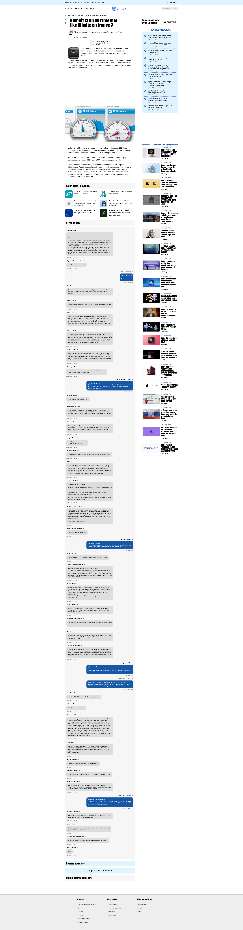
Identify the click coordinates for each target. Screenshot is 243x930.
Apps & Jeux (68, 9)
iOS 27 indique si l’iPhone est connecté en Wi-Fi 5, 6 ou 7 (158, 99)
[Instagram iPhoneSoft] (174, 3)
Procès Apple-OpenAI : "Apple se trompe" (169, 386)
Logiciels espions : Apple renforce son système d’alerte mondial (168, 249)
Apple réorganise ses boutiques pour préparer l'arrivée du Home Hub (169, 153)
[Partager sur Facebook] (66, 23)
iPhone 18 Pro (82, 2)
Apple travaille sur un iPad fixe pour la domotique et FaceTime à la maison (120, 203)
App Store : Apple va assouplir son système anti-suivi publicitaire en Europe (169, 200)
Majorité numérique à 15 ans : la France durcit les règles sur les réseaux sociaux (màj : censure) (159, 67)
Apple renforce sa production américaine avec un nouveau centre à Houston (169, 265)
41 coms (111, 32)
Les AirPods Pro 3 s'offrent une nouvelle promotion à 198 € (158, 92)
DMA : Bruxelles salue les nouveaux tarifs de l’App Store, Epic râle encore (169, 184)
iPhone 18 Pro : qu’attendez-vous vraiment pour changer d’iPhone (159, 44)
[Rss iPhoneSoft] (177, 3)
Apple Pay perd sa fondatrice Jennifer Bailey (168, 327)
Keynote (67, 2)
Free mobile (74, 38)
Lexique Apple (112, 915)
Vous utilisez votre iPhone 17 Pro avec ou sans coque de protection (159, 36)
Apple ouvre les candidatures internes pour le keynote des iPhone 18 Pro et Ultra (169, 371)
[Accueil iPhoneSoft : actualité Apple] (65, 15)
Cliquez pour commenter (100, 870)
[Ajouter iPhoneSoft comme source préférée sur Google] (100, 43)
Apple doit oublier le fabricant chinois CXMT (169, 340)
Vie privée (81, 915)
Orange (84, 38)
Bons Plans (78, 9)
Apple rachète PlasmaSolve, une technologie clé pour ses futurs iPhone (169, 448)
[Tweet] (66, 20)
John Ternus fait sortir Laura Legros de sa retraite (168, 399)
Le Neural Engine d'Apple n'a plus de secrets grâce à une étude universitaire (169, 354)
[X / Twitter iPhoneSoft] (167, 3)
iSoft (79, 908)
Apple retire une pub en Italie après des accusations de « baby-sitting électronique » (169, 217)
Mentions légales (83, 922)
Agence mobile (141, 904)
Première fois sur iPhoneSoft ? (87, 904)
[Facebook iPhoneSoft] (171, 3)
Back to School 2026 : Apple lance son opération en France (169, 298)
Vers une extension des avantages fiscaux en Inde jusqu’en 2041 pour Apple (169, 432)
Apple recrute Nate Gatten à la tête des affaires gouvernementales (169, 312)
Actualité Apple (71, 15)
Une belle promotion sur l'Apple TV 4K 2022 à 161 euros (160, 106)
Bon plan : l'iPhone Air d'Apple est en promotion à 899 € (160, 51)
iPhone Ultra (73, 2)
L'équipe (80, 911)
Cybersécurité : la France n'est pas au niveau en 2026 (160, 75)
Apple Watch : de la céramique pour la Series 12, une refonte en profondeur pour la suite (160, 83)
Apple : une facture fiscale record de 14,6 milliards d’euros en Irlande (168, 168)
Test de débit (111, 911)
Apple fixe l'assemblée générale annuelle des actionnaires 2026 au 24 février (85, 203)
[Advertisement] (100, 87)
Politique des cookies (84, 918)
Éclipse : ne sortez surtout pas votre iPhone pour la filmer (160, 59)
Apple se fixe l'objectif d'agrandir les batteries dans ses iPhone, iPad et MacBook (120, 213)
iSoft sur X (140, 911)
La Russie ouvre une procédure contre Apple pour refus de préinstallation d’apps (169, 414)
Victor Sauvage (79, 32)
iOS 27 (89, 2)
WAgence (140, 908)
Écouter (120, 32)
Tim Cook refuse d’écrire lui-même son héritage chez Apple (168, 234)
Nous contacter (112, 904)
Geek (92, 9)
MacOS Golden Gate (98, 2)
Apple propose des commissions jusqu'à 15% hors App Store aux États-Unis (169, 283)
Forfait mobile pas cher (114, 908)
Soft (121, 9)
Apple (86, 9)
